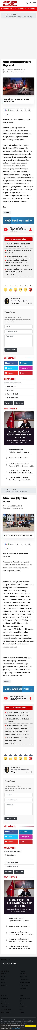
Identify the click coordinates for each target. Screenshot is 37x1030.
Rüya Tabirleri (5, 1004)
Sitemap (22, 1004)
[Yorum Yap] (4, 114)
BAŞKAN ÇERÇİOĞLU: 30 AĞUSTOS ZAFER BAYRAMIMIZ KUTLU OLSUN (17, 245)
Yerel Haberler (24, 979)
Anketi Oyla (8, 403)
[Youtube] (15, 963)
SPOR (3, 976)
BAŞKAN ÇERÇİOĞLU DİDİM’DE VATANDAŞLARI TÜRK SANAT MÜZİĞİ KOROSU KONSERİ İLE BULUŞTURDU (16, 262)
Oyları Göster (19, 403)
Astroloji (3, 1001)
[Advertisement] (18, 39)
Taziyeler (4, 1006)
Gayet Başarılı (11, 386)
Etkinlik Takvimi (5, 1012)
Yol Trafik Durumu (6, 1009)
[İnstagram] (3, 963)
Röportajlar (4, 995)
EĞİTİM (3, 982)
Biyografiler (4, 998)
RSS (23, 373)
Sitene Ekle (23, 1006)
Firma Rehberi (24, 985)
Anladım (30, 1026)
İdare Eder (10, 390)
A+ (8, 114)
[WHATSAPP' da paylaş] (25, 110)
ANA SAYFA (6, 15)
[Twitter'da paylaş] (21, 110)
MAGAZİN (4, 985)
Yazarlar (22, 971)
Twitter (9, 368)
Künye (21, 995)
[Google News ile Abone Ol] (9, 110)
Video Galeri (23, 976)
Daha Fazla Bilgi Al (16, 1028)
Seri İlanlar (23, 988)
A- (11, 114)
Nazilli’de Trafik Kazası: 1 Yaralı (17, 256)
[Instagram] (31, 303)
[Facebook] (7, 963)
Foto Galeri (23, 974)
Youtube (10, 373)
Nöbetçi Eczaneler (25, 982)
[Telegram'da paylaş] (29, 110)
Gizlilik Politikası (25, 998)
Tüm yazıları (15, 303)
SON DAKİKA (5, 971)
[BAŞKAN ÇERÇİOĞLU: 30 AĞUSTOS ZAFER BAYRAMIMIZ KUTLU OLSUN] (19, 420)
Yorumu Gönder (11, 350)
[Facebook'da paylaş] (17, 110)
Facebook (10, 363)
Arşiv (21, 1009)
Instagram (25, 368)
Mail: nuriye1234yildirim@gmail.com (20, 301)
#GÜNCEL (6, 212)
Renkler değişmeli (12, 398)
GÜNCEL (13, 15)
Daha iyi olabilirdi (12, 394)
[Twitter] (11, 963)
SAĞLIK (3, 974)
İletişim (22, 1012)
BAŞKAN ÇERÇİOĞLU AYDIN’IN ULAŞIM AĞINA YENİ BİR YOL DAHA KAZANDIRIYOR (18, 271)
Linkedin (24, 363)
